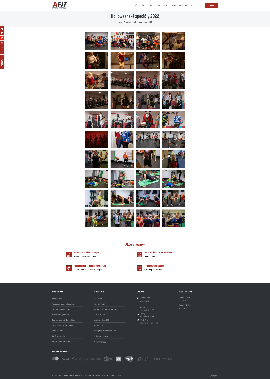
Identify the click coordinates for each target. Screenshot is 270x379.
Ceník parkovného (58, 336)
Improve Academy (2, 38)
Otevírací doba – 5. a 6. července (158, 252)
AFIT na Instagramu (2, 33)
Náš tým (165, 5)
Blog (192, 5)
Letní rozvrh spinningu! (154, 265)
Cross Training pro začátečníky (105, 309)
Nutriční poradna (3, 47)
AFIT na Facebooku (2, 28)
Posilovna (98, 299)
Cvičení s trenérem (101, 336)
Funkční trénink (99, 304)
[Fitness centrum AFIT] (59, 5)
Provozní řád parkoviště (61, 341)
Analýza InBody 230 (101, 320)
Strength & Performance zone (105, 331)
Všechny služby (100, 342)
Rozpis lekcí (183, 5)
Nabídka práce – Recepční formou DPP (90, 265)
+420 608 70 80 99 (147, 310)
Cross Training (99, 325)
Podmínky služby (115, 375)
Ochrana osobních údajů (61, 309)
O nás (141, 5)
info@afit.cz (144, 320)
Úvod (136, 5)
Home (120, 22)
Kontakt (199, 5)
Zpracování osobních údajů (99, 375)
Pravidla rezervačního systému (63, 320)
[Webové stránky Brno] (214, 375)
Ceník (174, 5)
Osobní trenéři (2, 42)
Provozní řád (57, 299)
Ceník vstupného (58, 331)
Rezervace (211, 5)
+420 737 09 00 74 (147, 316)
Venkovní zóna (99, 315)
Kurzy (157, 5)
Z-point (3, 52)
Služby (149, 5)
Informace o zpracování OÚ (62, 315)
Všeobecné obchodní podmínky (63, 304)
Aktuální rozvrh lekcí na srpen (86, 252)
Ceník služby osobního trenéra (63, 325)
